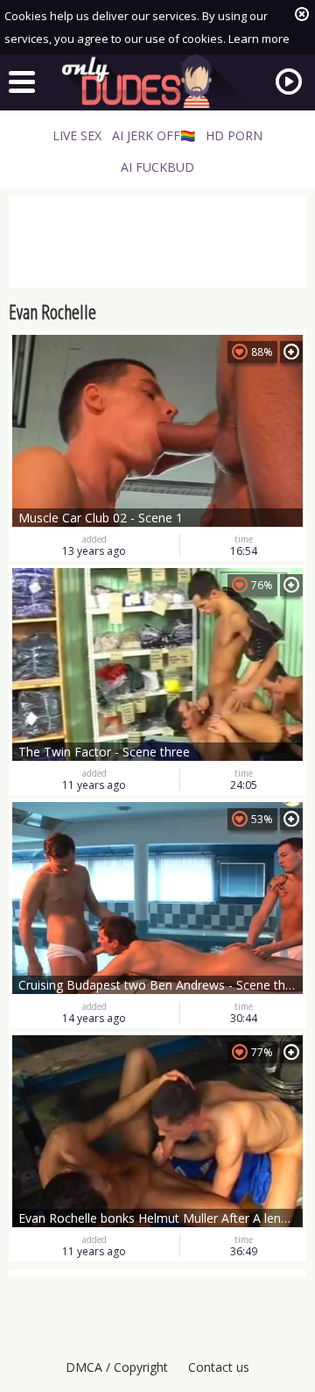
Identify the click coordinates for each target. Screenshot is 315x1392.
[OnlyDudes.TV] (157, 81)
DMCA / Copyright (117, 1367)
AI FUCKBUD (157, 167)
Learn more (259, 38)
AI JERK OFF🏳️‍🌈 (153, 135)
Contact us (218, 1367)
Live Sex (77, 135)
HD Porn (234, 135)
